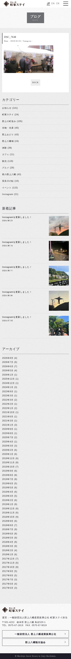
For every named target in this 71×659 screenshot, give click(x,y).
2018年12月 (8, 508)
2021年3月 (7, 420)
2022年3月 (7, 400)
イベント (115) (10, 187)
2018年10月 (8, 517)
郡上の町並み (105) (12, 121)
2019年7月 (7, 479)
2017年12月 (8, 559)
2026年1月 (7, 375)
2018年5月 (7, 538)
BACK (35, 82)
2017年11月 (8, 563)
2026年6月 (7, 366)
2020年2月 (7, 450)
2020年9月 (7, 429)
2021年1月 (7, 425)
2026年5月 (7, 370)
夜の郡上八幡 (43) (11, 174)
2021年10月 (8, 412)
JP (48, 3)
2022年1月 (7, 408)
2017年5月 (7, 588)
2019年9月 (7, 471)
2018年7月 (7, 529)
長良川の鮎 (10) (10, 181)
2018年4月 (7, 542)
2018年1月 (7, 554)
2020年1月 (7, 454)
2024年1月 (7, 387)
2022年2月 (7, 404)
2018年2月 (7, 550)
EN (53, 3)
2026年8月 (7, 358)
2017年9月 (7, 571)
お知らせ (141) (10, 108)
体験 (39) (7, 148)
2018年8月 (7, 525)
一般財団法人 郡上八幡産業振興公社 (35, 634)
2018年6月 (7, 533)
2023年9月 (7, 391)
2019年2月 (7, 500)
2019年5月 (7, 487)
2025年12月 (8, 379)
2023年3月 (7, 395)
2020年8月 (7, 433)
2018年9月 (7, 521)
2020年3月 (7, 446)
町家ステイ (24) (10, 114)
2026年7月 (7, 362)
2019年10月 (8, 467)
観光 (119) (7, 161)
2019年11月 (8, 462)
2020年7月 (7, 437)
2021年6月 (7, 416)
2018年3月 (7, 546)
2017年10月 (8, 567)
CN (57, 3)
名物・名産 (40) (10, 128)
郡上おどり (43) (10, 134)
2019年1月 (7, 504)
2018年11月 (8, 512)
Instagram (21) (10, 194)
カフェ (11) (8, 154)
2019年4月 (7, 492)
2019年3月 (7, 496)
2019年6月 (7, 483)
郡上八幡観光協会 (35, 642)
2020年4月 (7, 441)
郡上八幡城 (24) (10, 141)
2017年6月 (7, 584)
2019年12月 (8, 458)
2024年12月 (8, 383)
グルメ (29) (8, 167)
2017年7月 (7, 579)
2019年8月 (7, 475)
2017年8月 (7, 575)
